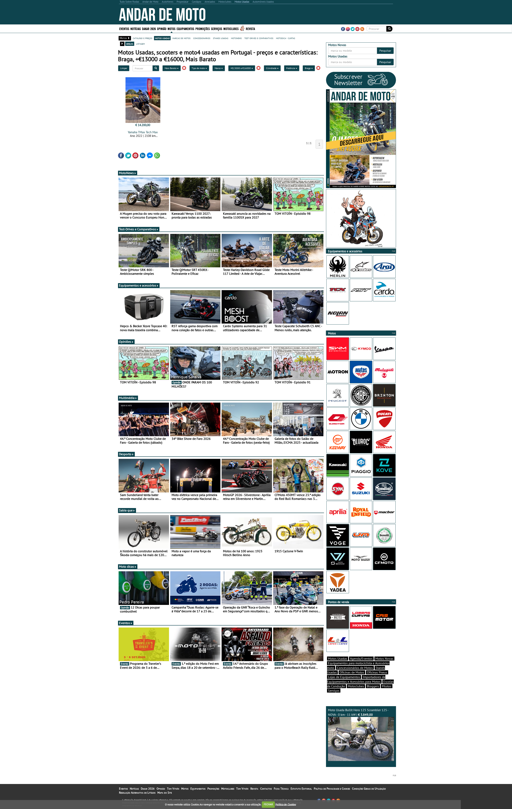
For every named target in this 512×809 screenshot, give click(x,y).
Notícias (134, 788)
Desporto (125, 454)
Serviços (333, 691)
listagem (140, 43)
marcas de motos (181, 38)
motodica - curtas (285, 38)
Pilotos (386, 686)
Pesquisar (385, 50)
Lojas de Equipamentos (344, 677)
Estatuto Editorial (301, 788)
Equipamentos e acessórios (137, 285)
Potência (291, 68)
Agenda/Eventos (361, 659)
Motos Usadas (337, 659)
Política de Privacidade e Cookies (332, 788)
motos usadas (162, 38)
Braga (308, 68)
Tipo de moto (198, 68)
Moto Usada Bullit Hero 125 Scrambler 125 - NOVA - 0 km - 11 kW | (358, 712)
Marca (218, 68)
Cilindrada (271, 68)
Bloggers (373, 686)
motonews (236, 38)
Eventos (124, 28)
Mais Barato (171, 68)
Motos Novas (384, 659)
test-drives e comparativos (258, 38)
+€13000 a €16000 (240, 68)
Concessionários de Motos (355, 668)
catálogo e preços (142, 38)
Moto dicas (126, 566)
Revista (250, 28)
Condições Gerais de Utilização (369, 788)
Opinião (161, 28)
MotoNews (126, 173)
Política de (285, 804)
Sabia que (126, 510)
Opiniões (125, 342)
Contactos (266, 788)
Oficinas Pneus (377, 672)
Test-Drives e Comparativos (137, 229)
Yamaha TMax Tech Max (143, 132)
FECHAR (268, 804)
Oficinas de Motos (352, 672)
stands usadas (220, 38)
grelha (129, 43)
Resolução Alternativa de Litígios (137, 792)
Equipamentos (197, 788)
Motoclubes (231, 28)
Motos (184, 788)
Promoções (202, 28)
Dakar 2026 (149, 28)
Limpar (123, 68)
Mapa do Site (164, 792)
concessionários (201, 38)
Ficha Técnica (281, 788)
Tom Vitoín (173, 788)
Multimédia (127, 398)
